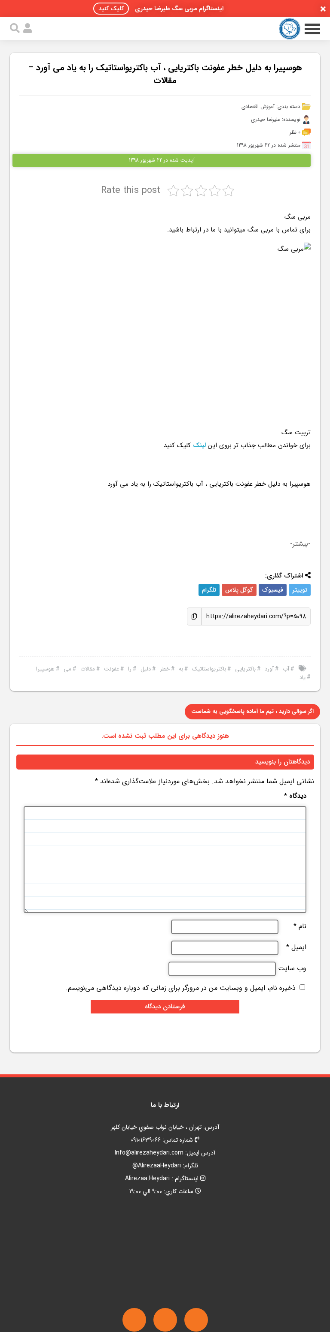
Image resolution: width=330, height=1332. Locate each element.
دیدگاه (295, 796)
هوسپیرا (45, 669)
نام (299, 926)
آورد (269, 669)
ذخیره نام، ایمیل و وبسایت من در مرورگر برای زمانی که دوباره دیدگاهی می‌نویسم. (181, 988)
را (129, 669)
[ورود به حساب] (27, 28)
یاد (302, 677)
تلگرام (209, 590)
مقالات (87, 669)
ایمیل (296, 947)
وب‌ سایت (292, 968)
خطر (165, 669)
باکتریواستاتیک (209, 669)
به (181, 669)
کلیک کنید (111, 8)
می (67, 669)
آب (286, 669)
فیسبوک (272, 590)
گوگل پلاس (239, 590)
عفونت (111, 669)
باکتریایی (245, 669)
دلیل (146, 669)
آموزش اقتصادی (258, 106)
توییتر (299, 590)
